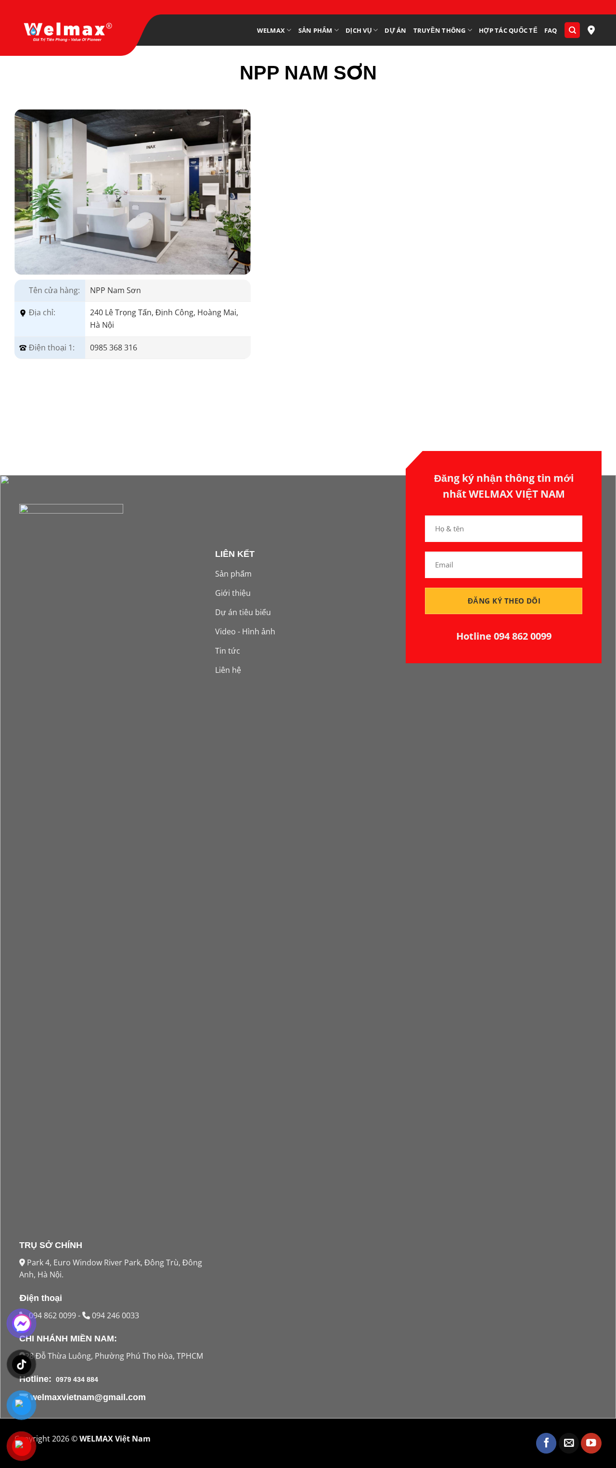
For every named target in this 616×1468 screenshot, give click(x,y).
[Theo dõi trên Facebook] (546, 1443)
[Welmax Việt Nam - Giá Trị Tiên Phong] (67, 30)
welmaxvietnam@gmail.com (87, 1397)
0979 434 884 (76, 1379)
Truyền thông (439, 30)
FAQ (550, 30)
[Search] (572, 30)
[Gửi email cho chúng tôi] (569, 1443)
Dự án (395, 30)
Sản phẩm (315, 30)
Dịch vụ (359, 30)
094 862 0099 (53, 1315)
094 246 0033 (114, 1315)
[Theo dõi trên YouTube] (591, 1443)
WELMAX (271, 30)
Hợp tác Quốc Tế (508, 30)
